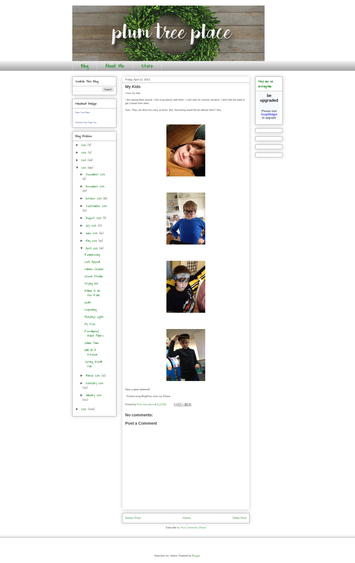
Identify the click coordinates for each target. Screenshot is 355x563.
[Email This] (176, 405)
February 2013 (94, 383)
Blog (85, 66)
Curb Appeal (92, 261)
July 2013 (92, 225)
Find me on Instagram (265, 84)
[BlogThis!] (179, 405)
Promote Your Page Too (86, 122)
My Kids (90, 324)
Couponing (90, 309)
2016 (84, 145)
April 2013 (92, 248)
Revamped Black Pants (94, 333)
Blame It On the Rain (92, 293)
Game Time (91, 343)
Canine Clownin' (94, 269)
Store (147, 66)
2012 (84, 409)
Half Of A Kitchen (90, 352)
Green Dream (93, 276)
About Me (114, 66)
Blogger (196, 555)
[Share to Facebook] (186, 405)
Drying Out (91, 283)
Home (187, 518)
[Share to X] (183, 405)
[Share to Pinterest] (190, 405)
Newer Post (133, 518)
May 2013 (92, 240)
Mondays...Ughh (94, 316)
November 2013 (95, 186)
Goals (87, 302)
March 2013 (93, 375)
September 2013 (96, 206)
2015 (84, 152)
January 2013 (94, 395)
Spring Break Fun (93, 364)
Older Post (239, 518)
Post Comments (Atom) (193, 527)
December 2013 (95, 174)
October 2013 (94, 198)
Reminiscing (92, 254)
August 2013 (94, 218)
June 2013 (92, 233)
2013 (84, 167)
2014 (84, 160)
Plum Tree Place (82, 112)
